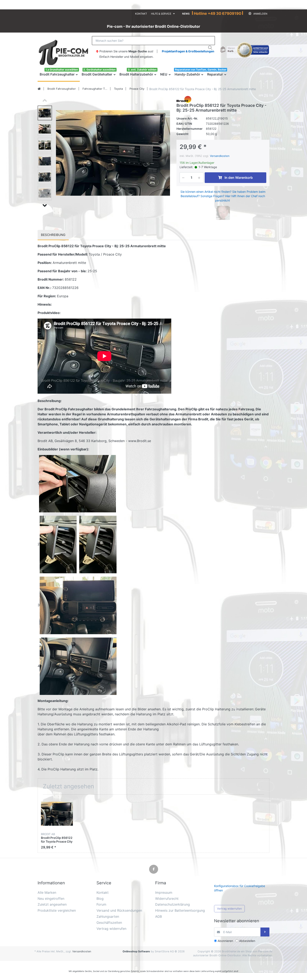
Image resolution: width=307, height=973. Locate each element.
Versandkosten (220, 156)
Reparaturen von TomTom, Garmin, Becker (200, 69)
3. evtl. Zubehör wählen (142, 69)
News (186, 13)
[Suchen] (210, 47)
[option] (113, 153)
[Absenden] (264, 932)
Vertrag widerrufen (229, 908)
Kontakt (141, 13)
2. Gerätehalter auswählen (99, 69)
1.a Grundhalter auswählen (62, 69)
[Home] (39, 89)
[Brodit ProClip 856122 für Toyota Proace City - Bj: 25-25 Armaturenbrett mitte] (113, 153)
